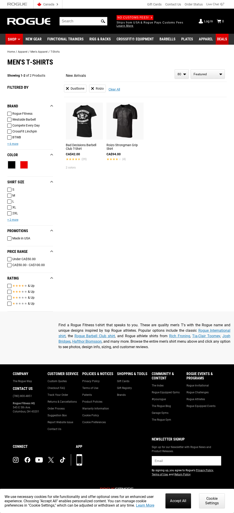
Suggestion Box (57, 415)
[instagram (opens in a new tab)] (15, 460)
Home (11, 51)
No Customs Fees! (133, 17)
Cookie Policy (90, 415)
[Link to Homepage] (28, 21)
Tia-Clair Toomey (206, 336)
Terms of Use (90, 388)
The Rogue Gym (161, 419)
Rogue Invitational (197, 385)
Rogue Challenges (197, 392)
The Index (158, 385)
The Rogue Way (22, 381)
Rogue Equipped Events (200, 406)
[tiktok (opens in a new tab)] (62, 460)
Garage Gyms (160, 413)
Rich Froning (179, 336)
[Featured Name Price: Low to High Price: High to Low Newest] (208, 74)
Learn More (145, 505)
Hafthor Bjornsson (87, 341)
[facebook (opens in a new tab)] (27, 460)
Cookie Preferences (94, 422)
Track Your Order (58, 394)
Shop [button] (12, 39)
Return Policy (182, 474)
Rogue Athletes (195, 399)
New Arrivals (76, 75)
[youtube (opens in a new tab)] (39, 460)
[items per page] (182, 74)
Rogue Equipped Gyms (166, 392)
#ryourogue (159, 399)
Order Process (56, 408)
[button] (103, 21)
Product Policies (92, 401)
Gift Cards (154, 4)
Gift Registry (124, 388)
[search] (83, 21)
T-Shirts (55, 51)
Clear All (114, 89)
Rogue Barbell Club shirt (94, 336)
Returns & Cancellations (62, 401)
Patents (87, 394)
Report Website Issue (60, 422)
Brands (121, 394)
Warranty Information (95, 408)
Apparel (22, 51)
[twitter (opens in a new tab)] (51, 460)
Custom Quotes (57, 381)
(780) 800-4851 (22, 396)
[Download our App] (79, 460)
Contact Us (173, 4)
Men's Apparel (39, 51)
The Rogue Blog (161, 406)
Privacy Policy (91, 381)
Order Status (194, 4)
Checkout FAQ (56, 388)
